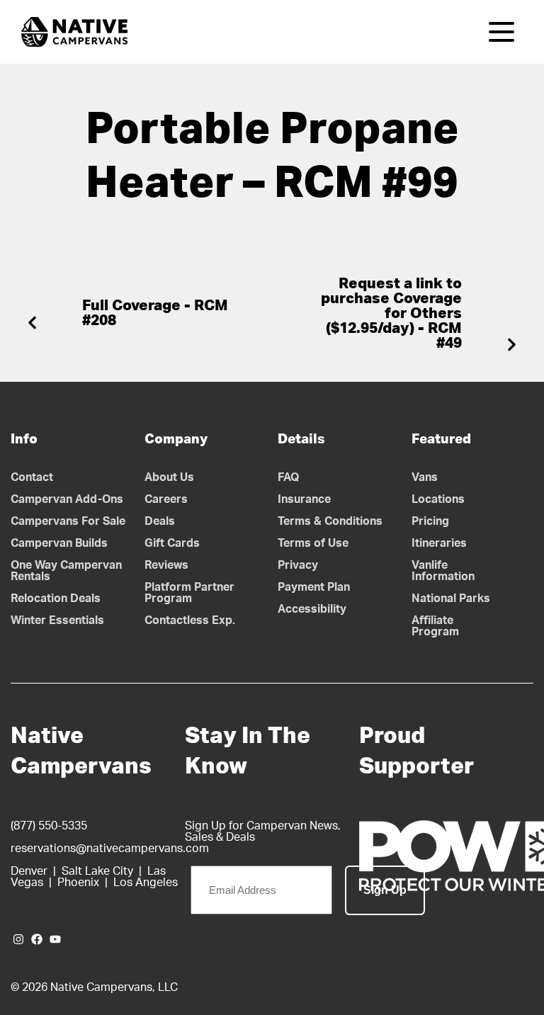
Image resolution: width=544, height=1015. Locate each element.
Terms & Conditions (330, 521)
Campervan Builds (59, 543)
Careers (166, 499)
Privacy (298, 565)
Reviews (166, 565)
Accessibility (312, 609)
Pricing (430, 521)
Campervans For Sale (68, 521)
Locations (438, 499)
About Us (169, 477)
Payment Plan (314, 587)
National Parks (451, 598)
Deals (159, 521)
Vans (425, 477)
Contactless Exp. (189, 620)
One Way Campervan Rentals (66, 571)
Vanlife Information (443, 571)
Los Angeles (145, 882)
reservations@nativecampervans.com (110, 848)
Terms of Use (313, 543)
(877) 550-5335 (49, 826)
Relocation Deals (56, 598)
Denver (29, 871)
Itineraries (439, 543)
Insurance (304, 499)
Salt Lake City (97, 871)
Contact (32, 477)
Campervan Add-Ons (67, 499)
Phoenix (78, 882)
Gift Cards (172, 543)
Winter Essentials (57, 620)
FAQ (289, 477)
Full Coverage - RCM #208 (155, 313)
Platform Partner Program (189, 593)
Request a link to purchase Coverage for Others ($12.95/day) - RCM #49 (391, 313)
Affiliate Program (435, 626)
